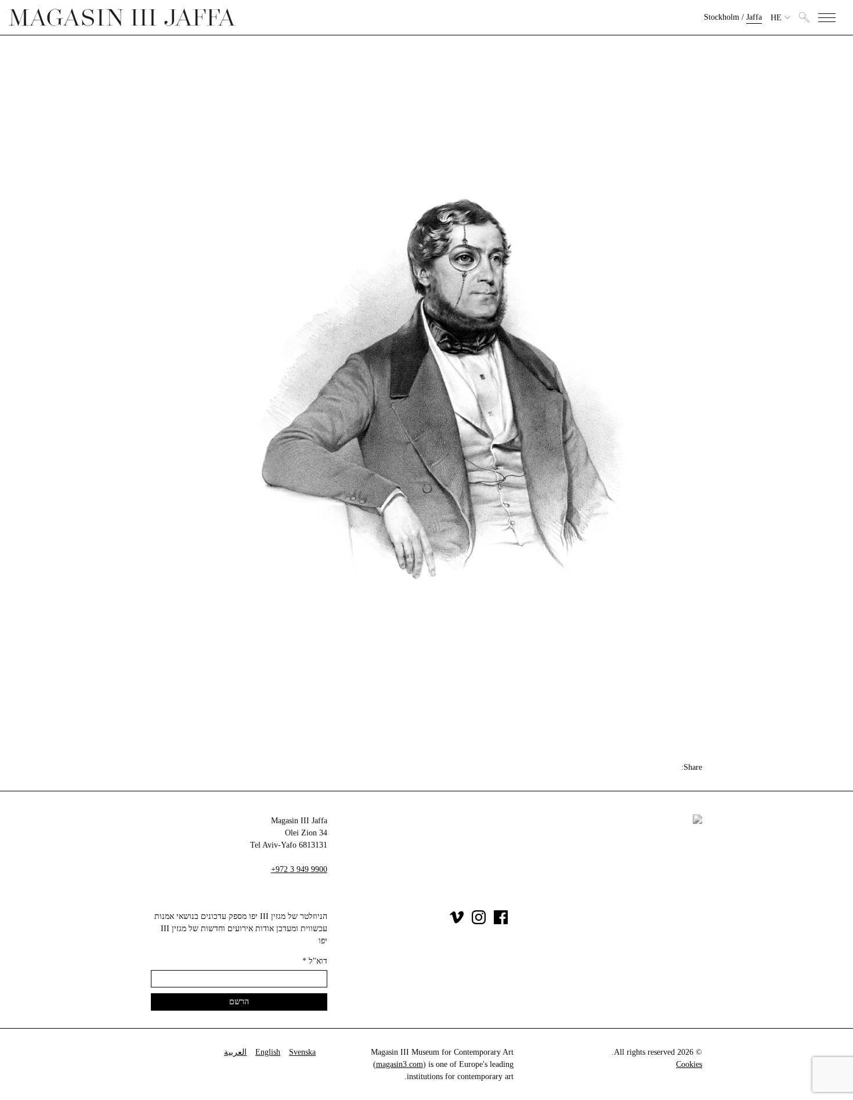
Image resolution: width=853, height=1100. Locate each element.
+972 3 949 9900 (299, 869)
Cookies (689, 1064)
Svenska (302, 1052)
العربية (235, 1052)
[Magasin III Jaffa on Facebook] (501, 921)
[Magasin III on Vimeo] (457, 921)
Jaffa (754, 17)
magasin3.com (399, 1064)
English (267, 1052)
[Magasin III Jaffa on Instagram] (479, 921)
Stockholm (721, 17)
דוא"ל (314, 961)
